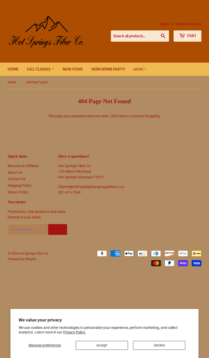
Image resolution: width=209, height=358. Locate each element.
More (138, 69)
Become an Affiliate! (23, 166)
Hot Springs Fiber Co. (34, 253)
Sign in (164, 24)
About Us (15, 172)
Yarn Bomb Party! (108, 69)
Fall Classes (39, 69)
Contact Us (16, 179)
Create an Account (188, 24)
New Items (73, 69)
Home (13, 69)
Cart (191, 35)
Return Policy (18, 192)
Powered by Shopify (22, 259)
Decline (159, 345)
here (122, 116)
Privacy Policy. (74, 332)
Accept (101, 345)
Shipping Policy (20, 185)
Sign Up (57, 230)
